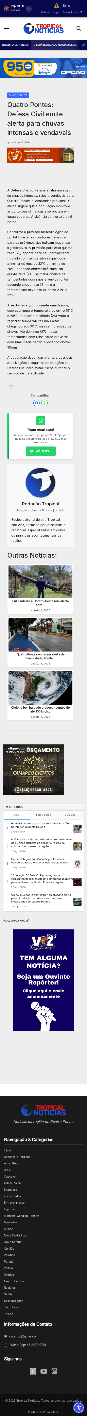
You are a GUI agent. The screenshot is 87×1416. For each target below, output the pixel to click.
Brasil (7, 1170)
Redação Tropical (40, 503)
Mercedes (10, 1222)
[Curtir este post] (11, 387)
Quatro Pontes (18, 95)
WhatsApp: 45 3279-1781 (28, 1345)
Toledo (8, 1314)
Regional (9, 1287)
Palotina (9, 1255)
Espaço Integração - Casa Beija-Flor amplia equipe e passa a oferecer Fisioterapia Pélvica (40, 860)
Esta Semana (43, 814)
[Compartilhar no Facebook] (36, 403)
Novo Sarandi (13, 1242)
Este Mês (70, 814)
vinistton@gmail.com (23, 1336)
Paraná (8, 1261)
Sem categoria (13, 1300)
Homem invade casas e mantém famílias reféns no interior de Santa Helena (40, 825)
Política (9, 1274)
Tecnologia (11, 1307)
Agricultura (11, 1163)
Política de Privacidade (43, 1412)
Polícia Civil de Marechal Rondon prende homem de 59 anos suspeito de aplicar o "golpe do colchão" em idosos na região (41, 843)
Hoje (16, 814)
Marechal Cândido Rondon (21, 1215)
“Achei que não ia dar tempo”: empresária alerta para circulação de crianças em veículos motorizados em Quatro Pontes (41, 898)
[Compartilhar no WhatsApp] (44, 403)
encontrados (12, 1196)
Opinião (9, 1248)
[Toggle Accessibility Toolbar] (78, 1407)
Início (7, 1150)
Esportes (10, 1209)
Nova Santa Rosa (15, 1235)
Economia (10, 1189)
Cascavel (10, 1176)
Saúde (8, 1294)
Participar (43, 451)
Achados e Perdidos (17, 1157)
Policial (8, 1268)
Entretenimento (14, 1202)
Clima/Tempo (12, 1183)
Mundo (8, 1229)
